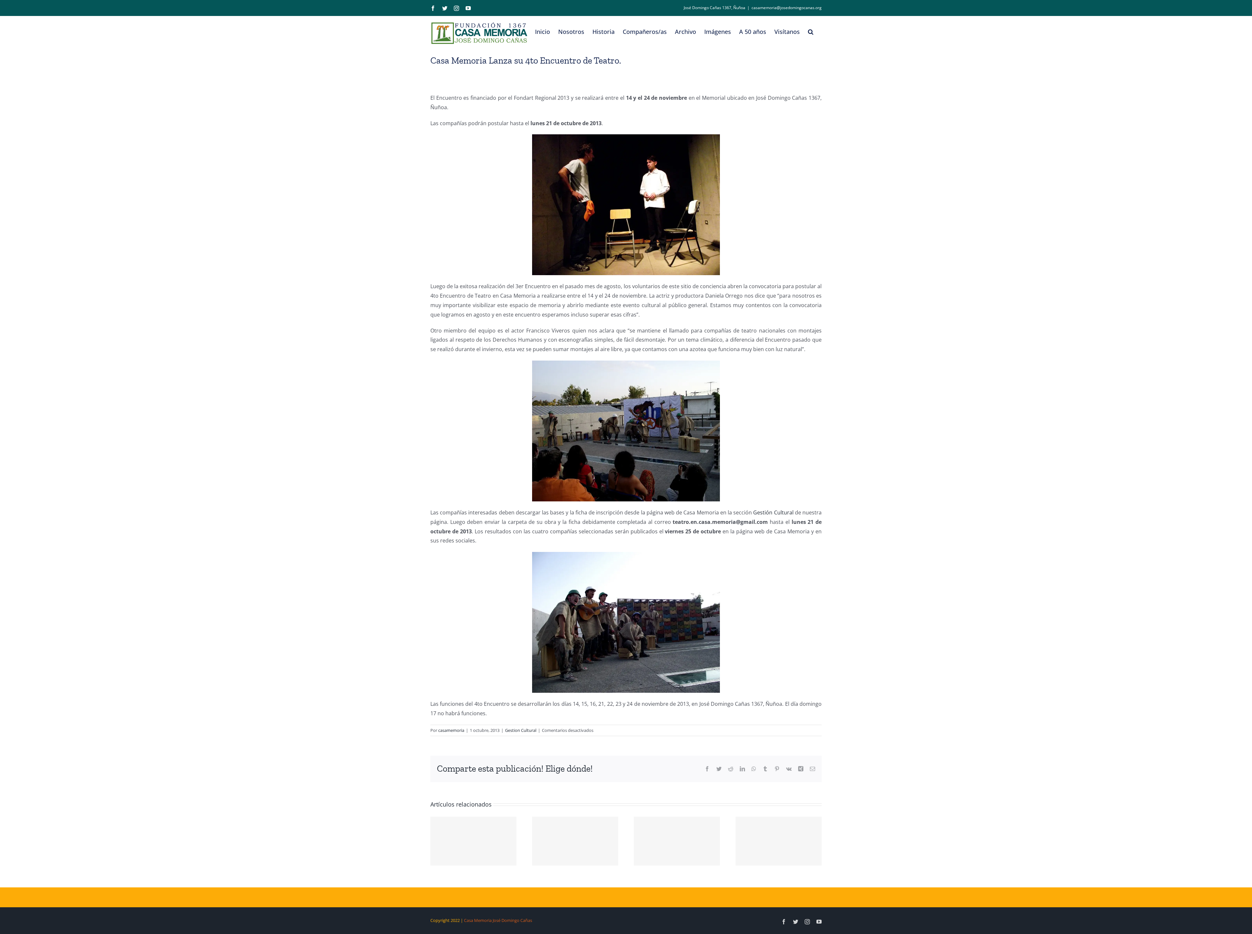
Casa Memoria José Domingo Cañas (498, 920)
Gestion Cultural (520, 730)
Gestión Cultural (773, 512)
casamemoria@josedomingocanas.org (787, 7)
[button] (810, 31)
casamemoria (451, 730)
